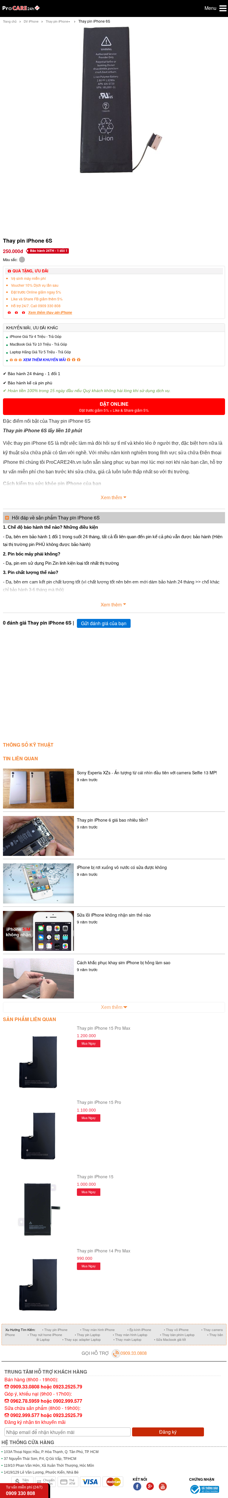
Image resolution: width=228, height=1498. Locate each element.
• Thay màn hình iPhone (97, 1329)
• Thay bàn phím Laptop (177, 1334)
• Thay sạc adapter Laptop (81, 1339)
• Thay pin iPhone (54, 1329)
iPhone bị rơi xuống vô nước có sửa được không (122, 867)
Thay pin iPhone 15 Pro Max (103, 1028)
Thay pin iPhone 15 (95, 1176)
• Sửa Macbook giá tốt (170, 1339)
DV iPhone (31, 21)
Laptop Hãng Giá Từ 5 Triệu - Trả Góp (40, 352)
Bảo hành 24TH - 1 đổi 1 (48, 250)
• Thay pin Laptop (87, 1334)
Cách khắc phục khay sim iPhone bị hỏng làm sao (123, 962)
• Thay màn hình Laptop (130, 1334)
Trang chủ (10, 21)
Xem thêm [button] (111, 497)
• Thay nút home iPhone (45, 1334)
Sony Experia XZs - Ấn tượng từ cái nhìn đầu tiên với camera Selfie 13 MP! (147, 772)
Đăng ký (168, 1431)
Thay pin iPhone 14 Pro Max (103, 1251)
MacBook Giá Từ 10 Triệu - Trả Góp (38, 344)
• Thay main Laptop (127, 1339)
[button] (114, 406)
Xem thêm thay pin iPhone (50, 312)
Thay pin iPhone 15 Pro (99, 1102)
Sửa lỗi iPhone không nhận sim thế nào (114, 915)
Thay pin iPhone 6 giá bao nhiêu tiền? (112, 820)
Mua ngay (89, 1043)
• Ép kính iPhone (139, 1329)
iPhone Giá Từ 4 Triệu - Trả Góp (35, 337)
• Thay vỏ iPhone (176, 1329)
